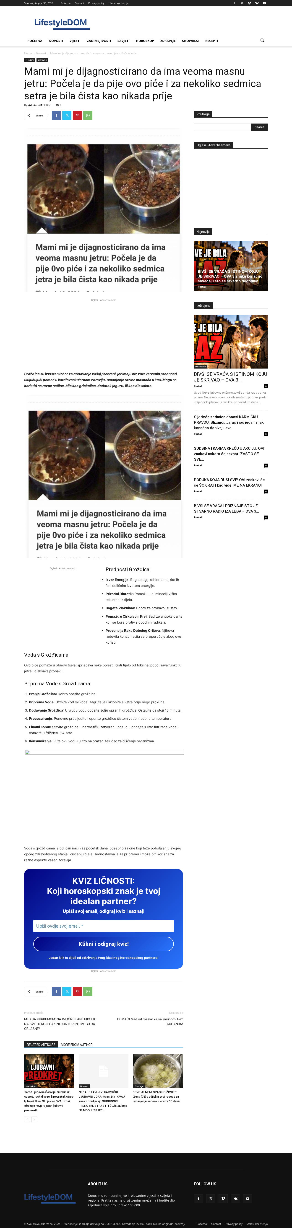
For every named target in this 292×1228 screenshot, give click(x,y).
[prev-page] (27, 1119)
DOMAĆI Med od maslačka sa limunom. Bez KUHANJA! (150, 1021)
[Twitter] (241, 3)
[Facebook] (234, 3)
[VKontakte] (256, 3)
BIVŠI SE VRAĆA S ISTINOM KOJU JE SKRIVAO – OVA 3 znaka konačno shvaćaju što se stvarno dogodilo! (230, 276)
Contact (79, 3)
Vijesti (75, 41)
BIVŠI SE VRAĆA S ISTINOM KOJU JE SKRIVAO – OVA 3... (230, 377)
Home (28, 53)
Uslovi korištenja (118, 3)
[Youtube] (264, 3)
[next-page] (34, 1119)
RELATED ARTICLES (41, 1045)
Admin (32, 105)
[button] (262, 41)
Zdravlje (168, 41)
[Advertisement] (103, 334)
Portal (202, 286)
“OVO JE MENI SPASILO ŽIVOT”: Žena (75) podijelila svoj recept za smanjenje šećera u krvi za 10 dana (156, 1096)
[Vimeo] (249, 3)
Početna (65, 3)
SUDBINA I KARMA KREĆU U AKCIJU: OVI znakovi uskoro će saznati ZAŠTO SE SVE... (229, 454)
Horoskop (145, 41)
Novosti (56, 41)
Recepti (211, 41)
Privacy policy (96, 3)
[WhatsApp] (87, 115)
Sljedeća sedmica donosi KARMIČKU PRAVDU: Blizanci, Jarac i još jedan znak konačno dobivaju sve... (229, 422)
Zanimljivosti (99, 41)
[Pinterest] (77, 115)
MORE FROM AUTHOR (77, 1045)
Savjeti (123, 41)
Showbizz (190, 41)
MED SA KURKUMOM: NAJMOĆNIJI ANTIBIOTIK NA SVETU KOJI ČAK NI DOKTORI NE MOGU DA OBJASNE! (59, 1024)
